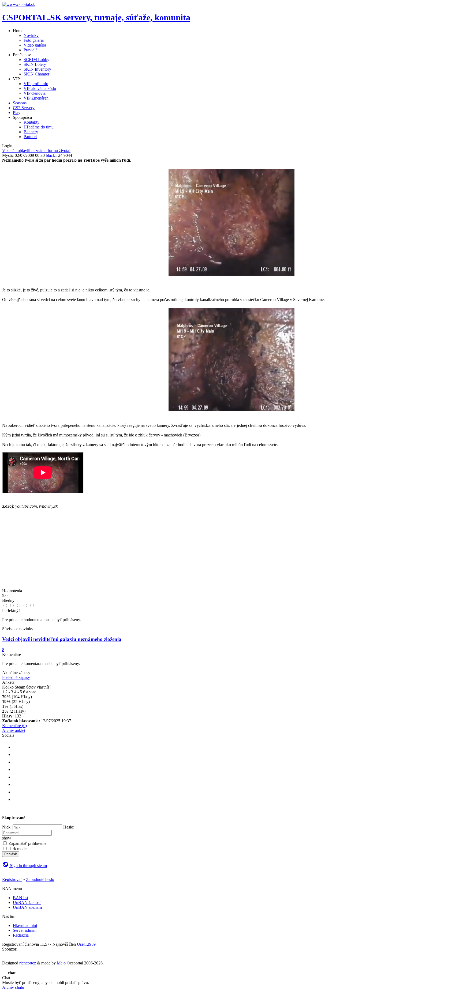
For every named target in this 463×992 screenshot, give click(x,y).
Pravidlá (31, 50)
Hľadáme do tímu (39, 127)
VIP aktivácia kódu (40, 88)
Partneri (30, 136)
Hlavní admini (25, 925)
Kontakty (31, 122)
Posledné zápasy (16, 677)
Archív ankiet (13, 730)
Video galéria (35, 45)
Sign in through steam (28, 865)
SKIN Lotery (35, 64)
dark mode (18, 848)
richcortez (27, 963)
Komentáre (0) (14, 725)
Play (16, 112)
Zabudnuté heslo (40, 879)
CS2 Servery (24, 107)
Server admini (24, 930)
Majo (61, 963)
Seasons (20, 103)
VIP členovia (35, 93)
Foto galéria (34, 40)
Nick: (7, 827)
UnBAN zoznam (27, 907)
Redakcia (21, 935)
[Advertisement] (231, 551)
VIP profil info (36, 83)
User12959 (86, 944)
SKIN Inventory (37, 69)
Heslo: (68, 827)
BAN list (20, 897)
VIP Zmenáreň (36, 98)
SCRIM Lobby (36, 59)
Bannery (31, 132)
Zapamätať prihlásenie (27, 843)
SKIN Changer (36, 74)
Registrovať (12, 879)
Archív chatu (13, 987)
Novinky (31, 35)
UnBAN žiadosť (27, 902)
